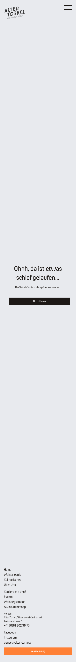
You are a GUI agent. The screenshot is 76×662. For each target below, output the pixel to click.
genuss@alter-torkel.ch (18, 642)
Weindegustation (15, 602)
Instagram (10, 637)
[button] (68, 7)
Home (7, 570)
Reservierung (38, 651)
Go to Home (39, 301)
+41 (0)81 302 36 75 (17, 625)
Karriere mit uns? (15, 592)
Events (8, 597)
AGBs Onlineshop (15, 607)
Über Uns (10, 585)
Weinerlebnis (12, 575)
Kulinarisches (12, 580)
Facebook (10, 632)
